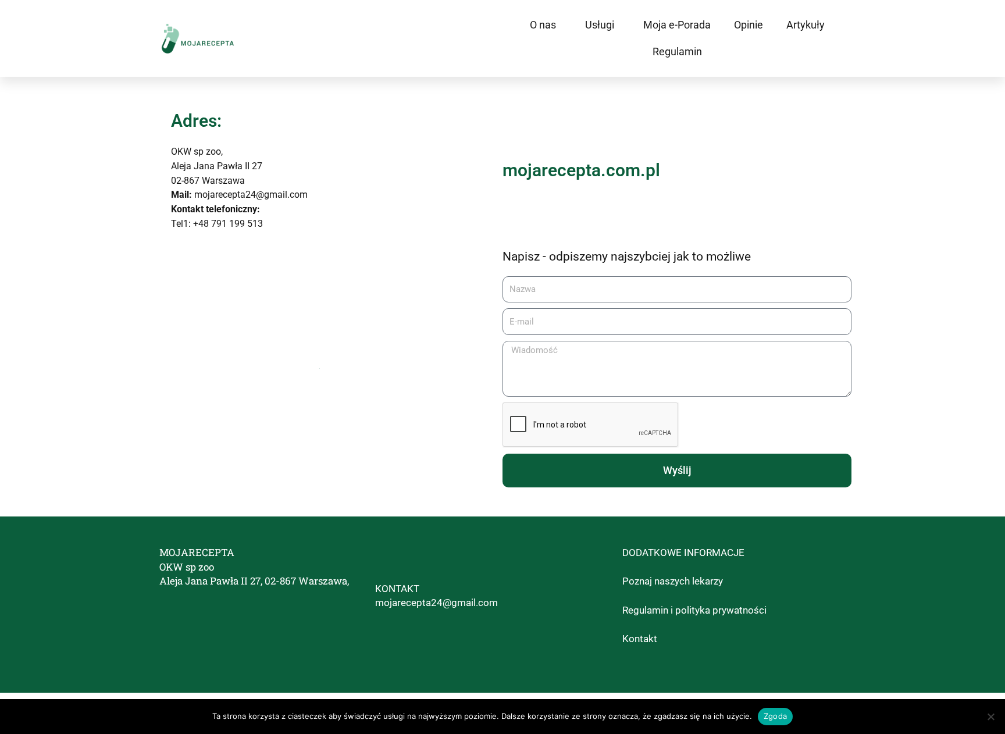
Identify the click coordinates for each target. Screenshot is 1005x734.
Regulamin (677, 51)
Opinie (748, 25)
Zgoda (775, 716)
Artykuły (805, 25)
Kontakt (639, 638)
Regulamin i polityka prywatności (694, 610)
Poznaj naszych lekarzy (672, 581)
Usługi (599, 25)
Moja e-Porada (677, 25)
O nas (543, 25)
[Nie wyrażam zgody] (990, 716)
